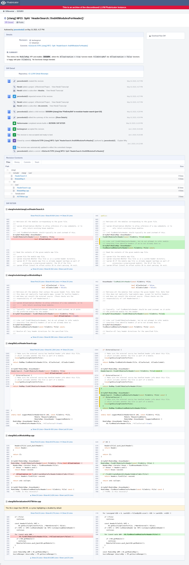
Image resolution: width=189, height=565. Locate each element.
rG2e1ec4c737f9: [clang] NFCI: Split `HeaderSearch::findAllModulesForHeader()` (58, 46)
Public (21, 22)
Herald (19, 87)
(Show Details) (61, 117)
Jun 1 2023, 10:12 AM (135, 144)
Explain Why (122, 141)
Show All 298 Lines (51, 337)
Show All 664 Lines (52, 216)
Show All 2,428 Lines (51, 495)
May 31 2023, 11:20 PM (134, 123)
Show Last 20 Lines (66, 269)
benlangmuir (36, 40)
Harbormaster (22, 123)
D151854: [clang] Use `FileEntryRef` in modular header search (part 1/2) (74, 112)
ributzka (41, 91)
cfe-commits (43, 106)
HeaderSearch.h (21, 176)
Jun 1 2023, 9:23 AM (135, 129)
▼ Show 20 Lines (66, 216)
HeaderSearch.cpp (24, 188)
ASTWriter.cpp (22, 197)
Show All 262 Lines (51, 269)
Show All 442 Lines (52, 282)
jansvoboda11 (19, 30)
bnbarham (35, 43)
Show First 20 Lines (37, 216)
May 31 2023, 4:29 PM (135, 112)
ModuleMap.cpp (23, 191)
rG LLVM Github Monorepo (38, 74)
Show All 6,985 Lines (51, 558)
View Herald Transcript (60, 87)
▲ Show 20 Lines (37, 269)
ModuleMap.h (20, 179)
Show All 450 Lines (51, 429)
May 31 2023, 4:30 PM (135, 117)
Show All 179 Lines (52, 513)
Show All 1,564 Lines (52, 350)
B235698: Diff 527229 (57, 123)
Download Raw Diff (159, 36)
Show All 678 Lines (52, 442)
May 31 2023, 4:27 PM (135, 81)
